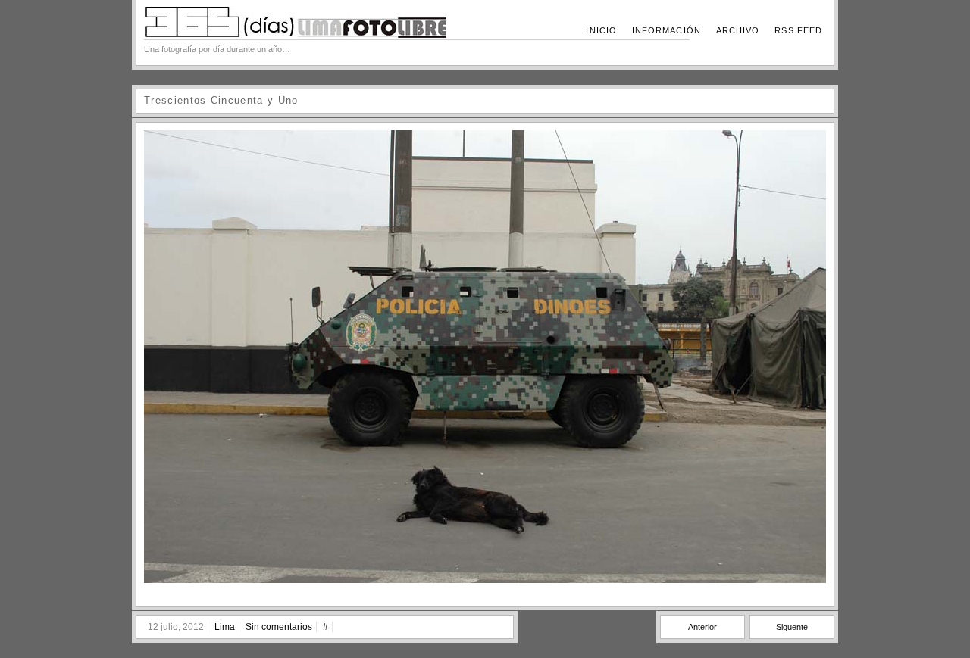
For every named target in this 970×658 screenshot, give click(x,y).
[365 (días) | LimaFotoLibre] (295, 35)
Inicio (601, 30)
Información (666, 30)
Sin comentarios (279, 627)
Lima (224, 627)
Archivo (738, 30)
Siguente (792, 626)
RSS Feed (798, 30)
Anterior (702, 626)
